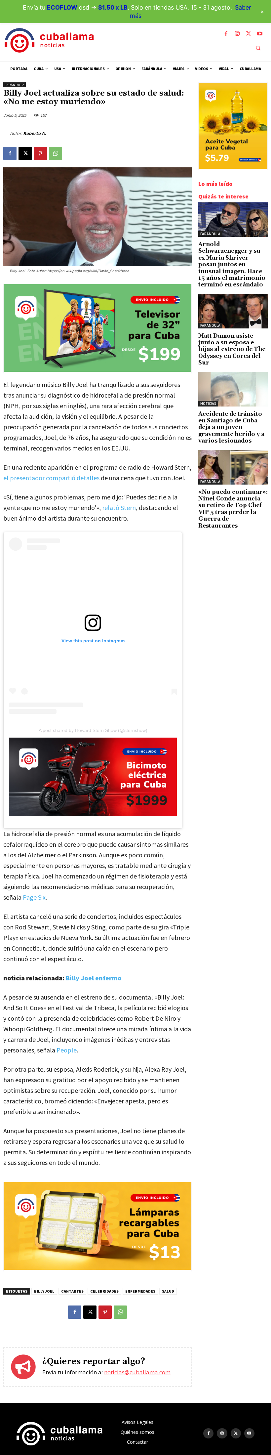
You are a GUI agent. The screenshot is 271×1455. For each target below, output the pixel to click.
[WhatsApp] (55, 153)
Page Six (34, 897)
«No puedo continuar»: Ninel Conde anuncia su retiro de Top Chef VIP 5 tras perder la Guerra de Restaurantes (233, 509)
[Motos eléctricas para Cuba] (93, 777)
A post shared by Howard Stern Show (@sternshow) (93, 730)
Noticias (208, 403)
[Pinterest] (40, 153)
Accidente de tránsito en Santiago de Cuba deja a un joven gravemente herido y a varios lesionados (231, 427)
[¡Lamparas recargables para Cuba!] (97, 1268)
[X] (248, 34)
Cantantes (72, 1291)
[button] (258, 48)
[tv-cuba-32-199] (97, 370)
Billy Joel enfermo (94, 978)
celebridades (104, 1291)
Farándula (14, 85)
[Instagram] (237, 34)
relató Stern (119, 507)
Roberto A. (34, 133)
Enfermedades (140, 1291)
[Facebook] (226, 34)
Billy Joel (44, 1291)
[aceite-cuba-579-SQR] (233, 167)
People (67, 1050)
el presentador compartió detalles (51, 478)
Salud (168, 1291)
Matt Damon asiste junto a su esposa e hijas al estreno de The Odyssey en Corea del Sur (231, 349)
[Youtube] (260, 34)
